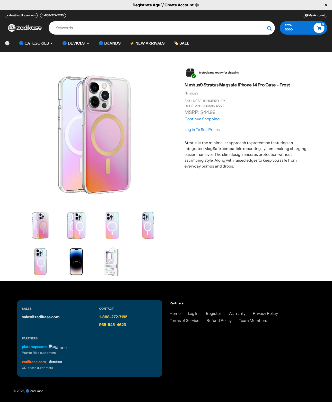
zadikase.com (34, 361)
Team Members (253, 320)
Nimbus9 (191, 93)
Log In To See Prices (202, 129)
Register (213, 313)
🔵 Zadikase (34, 391)
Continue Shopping (202, 118)
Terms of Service (184, 320)
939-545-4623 (112, 324)
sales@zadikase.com (21, 15)
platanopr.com (34, 346)
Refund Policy (219, 320)
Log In (193, 313)
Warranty (236, 313)
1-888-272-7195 (53, 15)
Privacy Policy (265, 313)
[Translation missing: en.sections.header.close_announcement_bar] (325, 4)
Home (175, 313)
